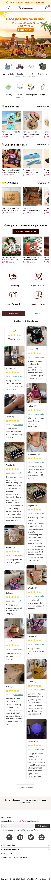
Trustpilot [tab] (38, 313)
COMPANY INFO (8, 845)
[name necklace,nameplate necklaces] (25, 8)
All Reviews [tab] (13, 313)
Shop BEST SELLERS (24, 231)
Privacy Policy (33, 830)
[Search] (10, 8)
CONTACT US (7, 853)
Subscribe (42, 826)
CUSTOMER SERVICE (10, 849)
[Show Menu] (4, 8)
